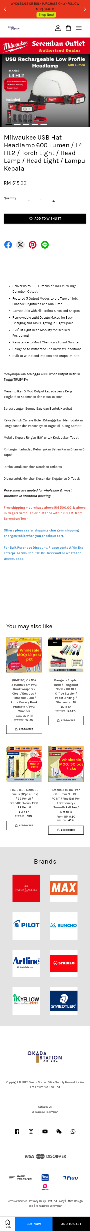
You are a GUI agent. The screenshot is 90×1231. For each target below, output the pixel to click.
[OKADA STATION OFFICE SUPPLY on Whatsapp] (73, 1134)
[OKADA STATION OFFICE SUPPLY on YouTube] (45, 1134)
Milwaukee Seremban (45, 1112)
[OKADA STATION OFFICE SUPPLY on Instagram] (31, 1134)
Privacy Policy (37, 1201)
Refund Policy (56, 1201)
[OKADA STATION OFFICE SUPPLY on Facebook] (17, 1134)
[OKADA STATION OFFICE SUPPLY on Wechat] (59, 1134)
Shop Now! (46, 15)
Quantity (10, 198)
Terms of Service (17, 1201)
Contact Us (45, 1106)
